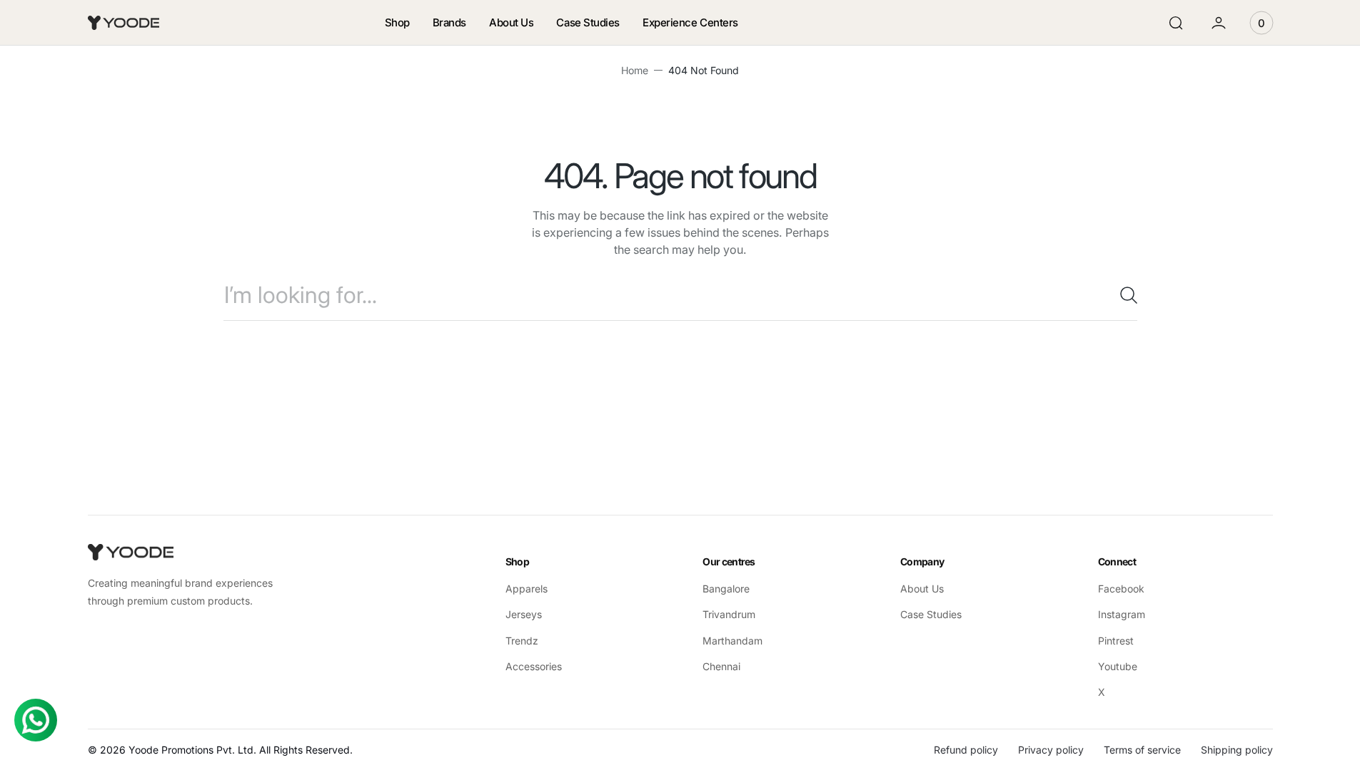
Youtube (1117, 666)
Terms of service (1142, 750)
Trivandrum (728, 614)
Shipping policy (1237, 750)
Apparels (526, 588)
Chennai (721, 666)
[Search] (1123, 295)
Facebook (1121, 588)
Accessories (533, 666)
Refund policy (966, 750)
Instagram (1121, 614)
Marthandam (732, 641)
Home (634, 70)
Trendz (521, 641)
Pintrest (1116, 641)
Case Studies (931, 614)
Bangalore (726, 588)
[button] (1175, 22)
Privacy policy (1051, 750)
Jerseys (523, 614)
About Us (922, 588)
